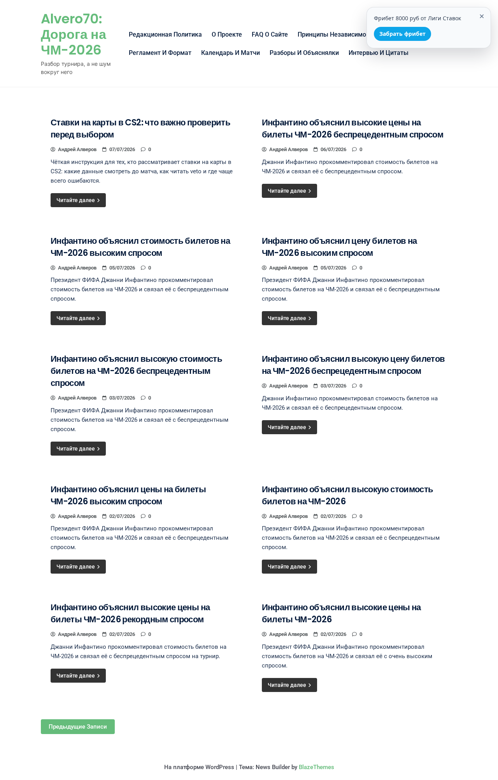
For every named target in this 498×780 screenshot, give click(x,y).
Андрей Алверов (77, 149)
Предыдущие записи (78, 726)
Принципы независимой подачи (345, 34)
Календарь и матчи (230, 52)
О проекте (227, 34)
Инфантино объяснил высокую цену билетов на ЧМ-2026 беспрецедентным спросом (353, 365)
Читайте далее (76, 200)
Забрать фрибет (402, 33)
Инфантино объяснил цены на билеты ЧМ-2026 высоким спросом (128, 495)
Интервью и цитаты (379, 52)
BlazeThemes (316, 767)
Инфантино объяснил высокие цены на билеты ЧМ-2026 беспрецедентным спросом (353, 128)
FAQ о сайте (270, 34)
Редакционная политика (165, 34)
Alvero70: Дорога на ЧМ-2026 (73, 34)
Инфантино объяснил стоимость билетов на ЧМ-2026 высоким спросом (140, 247)
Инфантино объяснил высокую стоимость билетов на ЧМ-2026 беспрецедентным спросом (136, 371)
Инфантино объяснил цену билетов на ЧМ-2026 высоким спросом (339, 247)
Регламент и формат (160, 52)
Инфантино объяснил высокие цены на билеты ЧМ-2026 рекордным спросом (130, 613)
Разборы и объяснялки (304, 52)
